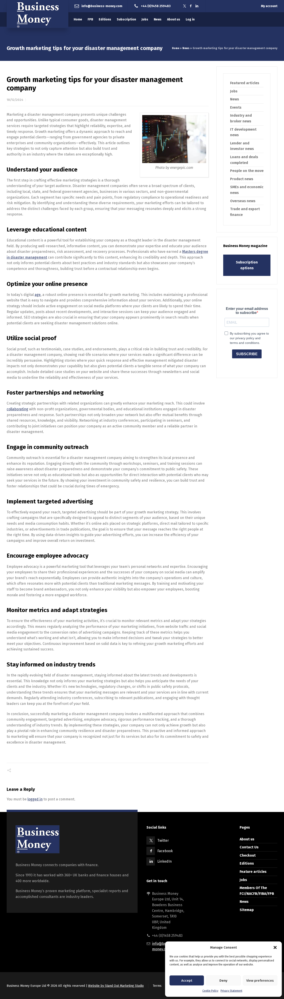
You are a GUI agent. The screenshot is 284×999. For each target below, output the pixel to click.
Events (235, 107)
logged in (35, 799)
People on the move (247, 171)
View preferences (260, 981)
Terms (157, 986)
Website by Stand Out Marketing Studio (116, 986)
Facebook (165, 851)
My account (269, 6)
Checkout (248, 855)
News (185, 48)
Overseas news (242, 201)
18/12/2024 (15, 100)
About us (247, 839)
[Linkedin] (197, 6)
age (38, 295)
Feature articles (253, 871)
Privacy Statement (231, 990)
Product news (241, 179)
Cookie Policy (210, 990)
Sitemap (247, 910)
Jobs (233, 91)
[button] (275, 947)
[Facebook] (191, 6)
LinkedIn (164, 861)
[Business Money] (37, 14)
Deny (223, 981)
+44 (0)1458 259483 (156, 6)
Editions (247, 863)
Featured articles (244, 83)
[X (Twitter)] (184, 6)
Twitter (163, 840)
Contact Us (249, 847)
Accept (186, 981)
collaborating (17, 409)
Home (175, 48)
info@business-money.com (101, 6)
